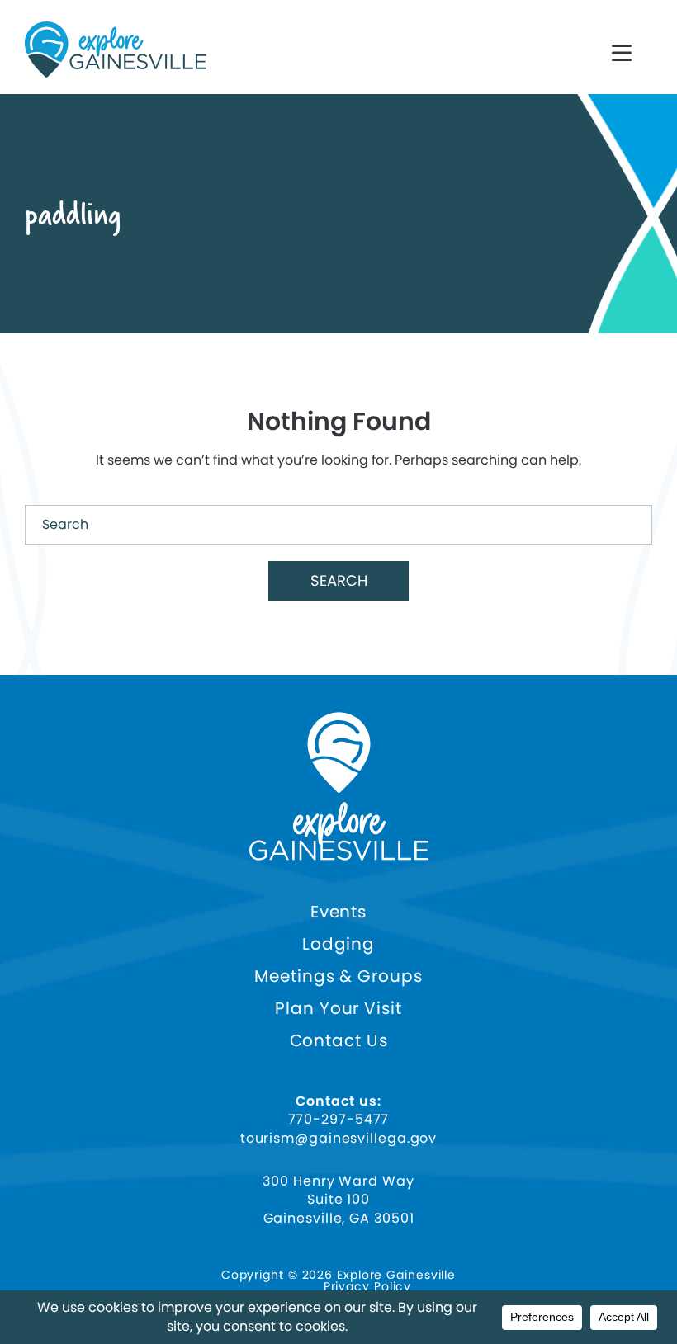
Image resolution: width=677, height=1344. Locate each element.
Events (338, 912)
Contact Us (339, 1040)
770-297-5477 (339, 1120)
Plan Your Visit (338, 1008)
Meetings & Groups (338, 976)
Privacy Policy (368, 1286)
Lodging (338, 944)
